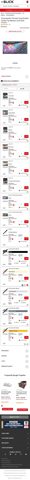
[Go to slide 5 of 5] (17, 63)
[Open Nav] (2, 1)
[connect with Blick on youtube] (26, 455)
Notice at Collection (6, 460)
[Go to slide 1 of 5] (12, 63)
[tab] (15, 76)
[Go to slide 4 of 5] (16, 63)
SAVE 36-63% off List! (15, 31)
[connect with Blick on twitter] (10, 455)
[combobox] (10, 88)
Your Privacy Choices (6, 462)
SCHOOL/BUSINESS (7, 447)
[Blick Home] (9, 2)
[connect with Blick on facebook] (5, 455)
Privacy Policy (4, 458)
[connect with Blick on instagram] (15, 455)
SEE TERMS (21, 10)
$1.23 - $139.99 (20, 397)
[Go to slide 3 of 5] (15, 63)
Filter (21, 88)
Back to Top (14, 417)
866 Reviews (4, 26)
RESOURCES (5, 443)
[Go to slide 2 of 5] (13, 63)
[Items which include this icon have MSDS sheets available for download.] (27, 107)
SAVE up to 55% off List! (21, 399)
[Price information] (13, 103)
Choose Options (7, 409)
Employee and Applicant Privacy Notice (10, 466)
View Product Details (24, 27)
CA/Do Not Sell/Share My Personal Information (12, 464)
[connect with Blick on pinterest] (20, 455)
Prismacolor (4, 22)
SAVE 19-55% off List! (6, 398)
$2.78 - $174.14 (5, 397)
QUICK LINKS (5, 433)
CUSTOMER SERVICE (8, 438)
